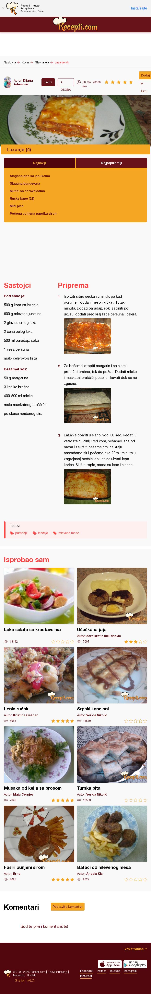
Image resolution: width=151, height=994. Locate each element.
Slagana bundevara (25, 183)
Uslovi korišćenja (57, 971)
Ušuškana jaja (112, 606)
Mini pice (17, 206)
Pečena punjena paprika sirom (33, 213)
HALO (30, 980)
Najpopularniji (111, 163)
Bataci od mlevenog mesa (112, 843)
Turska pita (112, 764)
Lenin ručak (39, 685)
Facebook (86, 970)
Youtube (115, 970)
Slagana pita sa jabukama (30, 176)
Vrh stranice (134, 949)
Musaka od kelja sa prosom (39, 764)
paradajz (21, 533)
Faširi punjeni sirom (39, 843)
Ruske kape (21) (22, 198)
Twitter (101, 970)
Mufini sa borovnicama (27, 191)
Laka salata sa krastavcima (39, 606)
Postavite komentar (68, 906)
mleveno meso (69, 533)
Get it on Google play (135, 964)
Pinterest (86, 976)
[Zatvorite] (3, 8)
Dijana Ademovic (23, 82)
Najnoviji (39, 163)
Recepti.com (75, 24)
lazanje (43, 533)
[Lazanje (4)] (100, 336)
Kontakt (31, 975)
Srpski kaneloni (112, 685)
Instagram (130, 970)
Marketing (19, 975)
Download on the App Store (110, 964)
